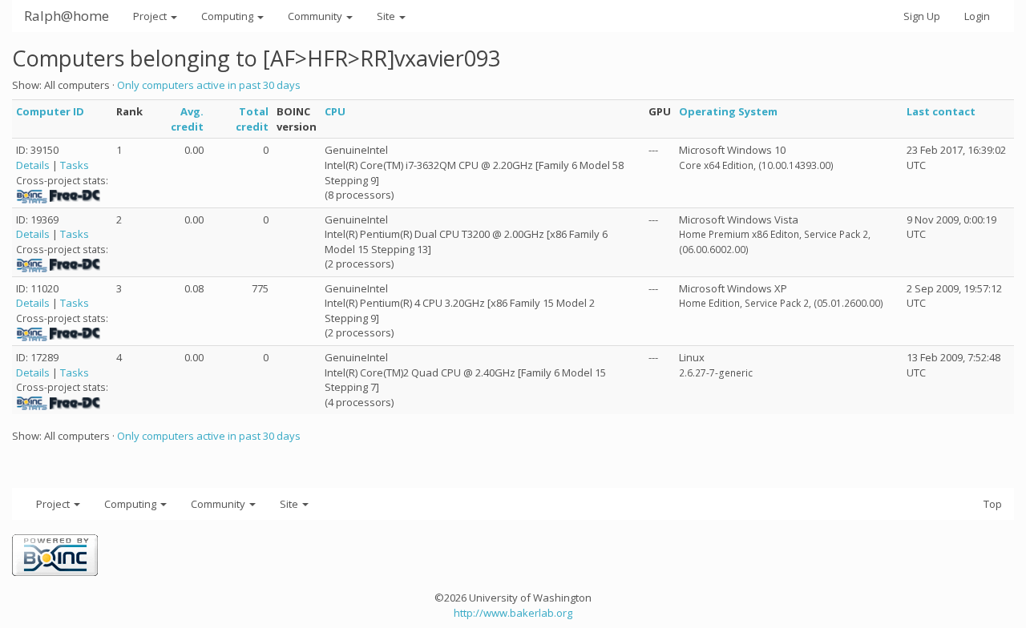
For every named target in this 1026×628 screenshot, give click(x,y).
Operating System (728, 111)
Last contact (941, 111)
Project (151, 16)
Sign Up (921, 16)
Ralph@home (66, 15)
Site (387, 16)
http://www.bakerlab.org (513, 613)
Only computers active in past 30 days (209, 85)
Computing (228, 16)
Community (316, 16)
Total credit (252, 119)
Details (33, 165)
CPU (335, 111)
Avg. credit (187, 119)
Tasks (74, 165)
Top (993, 504)
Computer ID (50, 111)
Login (977, 16)
